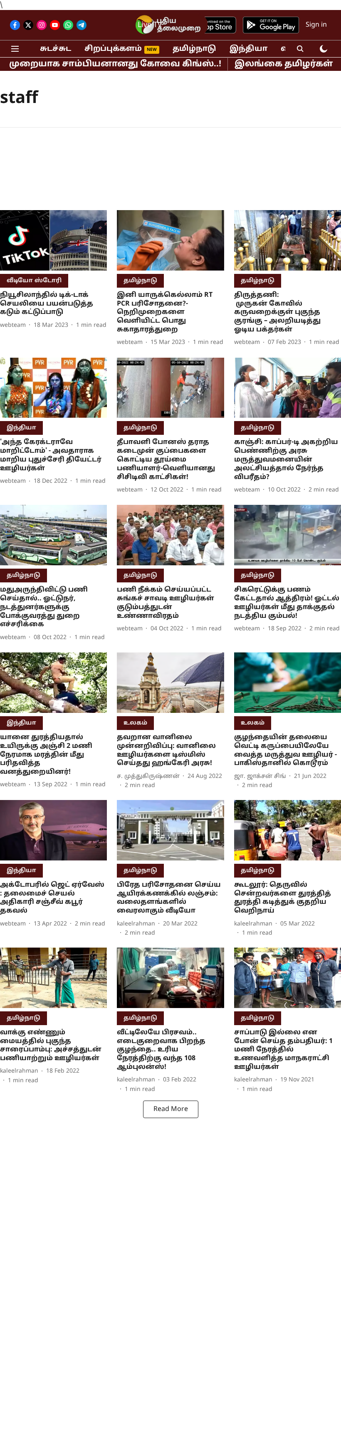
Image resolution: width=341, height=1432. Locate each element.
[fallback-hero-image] (53, 240)
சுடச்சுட (55, 49)
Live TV (150, 25)
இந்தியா (248, 49)
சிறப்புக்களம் (113, 49)
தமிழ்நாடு (194, 49)
